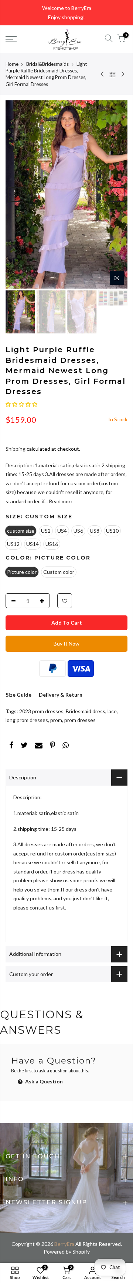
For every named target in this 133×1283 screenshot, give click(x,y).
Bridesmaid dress (85, 711)
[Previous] (15, 194)
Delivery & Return (60, 694)
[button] (21, 404)
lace (112, 711)
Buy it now (66, 643)
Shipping (15, 449)
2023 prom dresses (41, 711)
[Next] (117, 194)
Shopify (81, 1251)
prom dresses (80, 720)
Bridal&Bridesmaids (47, 64)
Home (12, 64)
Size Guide (18, 694)
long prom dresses (27, 720)
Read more (61, 501)
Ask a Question (43, 1081)
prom (56, 720)
